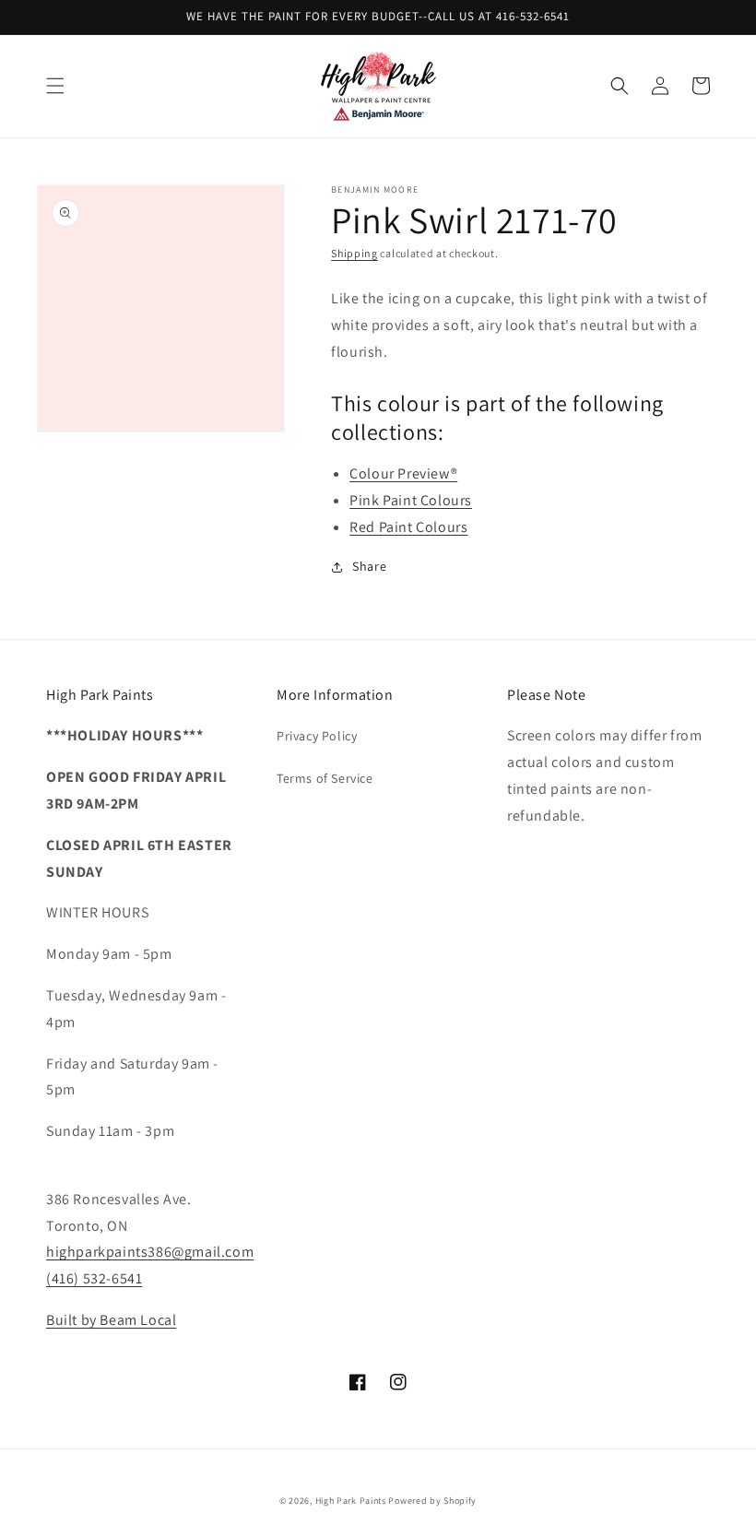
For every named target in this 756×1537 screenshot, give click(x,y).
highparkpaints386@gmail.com (150, 1251)
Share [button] (369, 566)
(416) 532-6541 (94, 1278)
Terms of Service (325, 778)
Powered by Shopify (432, 1501)
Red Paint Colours (408, 527)
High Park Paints (350, 1501)
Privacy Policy (317, 735)
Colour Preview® (403, 473)
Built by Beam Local (111, 1320)
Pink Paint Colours (410, 500)
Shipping (354, 253)
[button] (55, 85)
